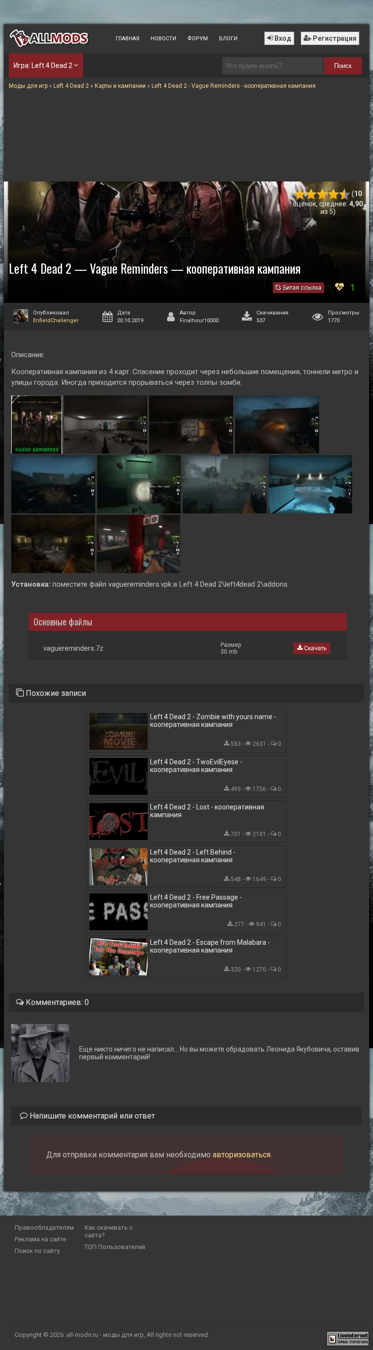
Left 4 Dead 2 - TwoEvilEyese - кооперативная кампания (196, 766)
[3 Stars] (322, 194)
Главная (127, 38)
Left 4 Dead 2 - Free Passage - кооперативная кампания (196, 901)
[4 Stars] (333, 194)
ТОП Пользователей (115, 1247)
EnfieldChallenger (56, 320)
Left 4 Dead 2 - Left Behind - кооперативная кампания (193, 856)
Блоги (228, 38)
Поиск (343, 65)
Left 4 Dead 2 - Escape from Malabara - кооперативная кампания (210, 946)
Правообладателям (44, 1227)
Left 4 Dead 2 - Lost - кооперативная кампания (207, 811)
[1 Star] (299, 194)
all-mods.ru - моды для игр (105, 1334)
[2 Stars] (311, 194)
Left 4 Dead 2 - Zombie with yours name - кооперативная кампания (213, 720)
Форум (197, 38)
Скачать (314, 648)
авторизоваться (242, 1154)
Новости (163, 38)
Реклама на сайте (40, 1239)
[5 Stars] (344, 194)
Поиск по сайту (37, 1250)
